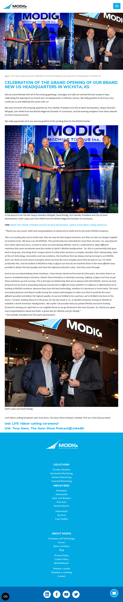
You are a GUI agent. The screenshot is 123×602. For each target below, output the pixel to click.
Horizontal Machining (61, 473)
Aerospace (61, 490)
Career (61, 542)
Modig (61, 444)
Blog (61, 550)
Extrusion (61, 502)
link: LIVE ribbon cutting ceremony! (32, 423)
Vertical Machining (61, 477)
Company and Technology (61, 538)
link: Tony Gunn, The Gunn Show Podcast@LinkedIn (44, 428)
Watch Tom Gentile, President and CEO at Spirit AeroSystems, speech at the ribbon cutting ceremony (58, 224)
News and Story (61, 546)
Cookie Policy (61, 559)
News (7, 76)
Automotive (62, 494)
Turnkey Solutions (61, 469)
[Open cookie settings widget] (5, 596)
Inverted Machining (61, 481)
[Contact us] (114, 593)
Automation (61, 511)
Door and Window (61, 498)
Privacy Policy (61, 555)
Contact (61, 576)
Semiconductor (61, 505)
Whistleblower (61, 563)
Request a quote (61, 568)
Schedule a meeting (61, 572)
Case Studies (61, 518)
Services (61, 515)
